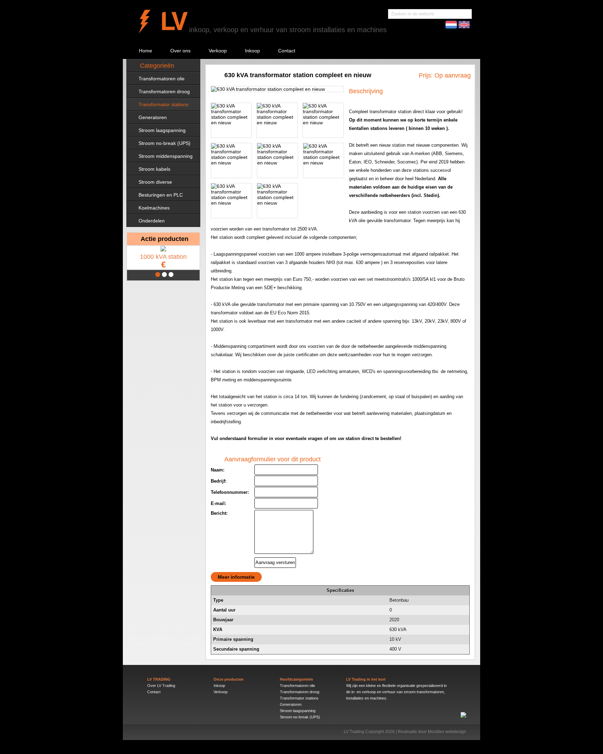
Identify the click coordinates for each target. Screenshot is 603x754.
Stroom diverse (155, 182)
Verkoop (218, 50)
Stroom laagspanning (162, 130)
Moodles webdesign (447, 731)
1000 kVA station (163, 261)
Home (145, 50)
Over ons (180, 50)
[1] (157, 274)
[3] (171, 274)
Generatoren (153, 117)
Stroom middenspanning (166, 156)
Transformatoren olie (162, 78)
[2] (164, 274)
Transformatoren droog (164, 91)
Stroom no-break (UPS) (165, 143)
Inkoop (252, 50)
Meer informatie (236, 577)
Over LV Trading (161, 685)
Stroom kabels (154, 169)
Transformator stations (163, 104)
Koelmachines (154, 208)
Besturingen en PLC (161, 195)
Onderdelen (152, 221)
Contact (286, 50)
